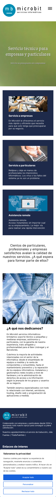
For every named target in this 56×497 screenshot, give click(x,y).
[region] (28, 473)
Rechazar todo (28, 491)
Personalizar (28, 484)
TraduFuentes (17, 435)
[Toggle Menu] (50, 8)
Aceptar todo (28, 477)
